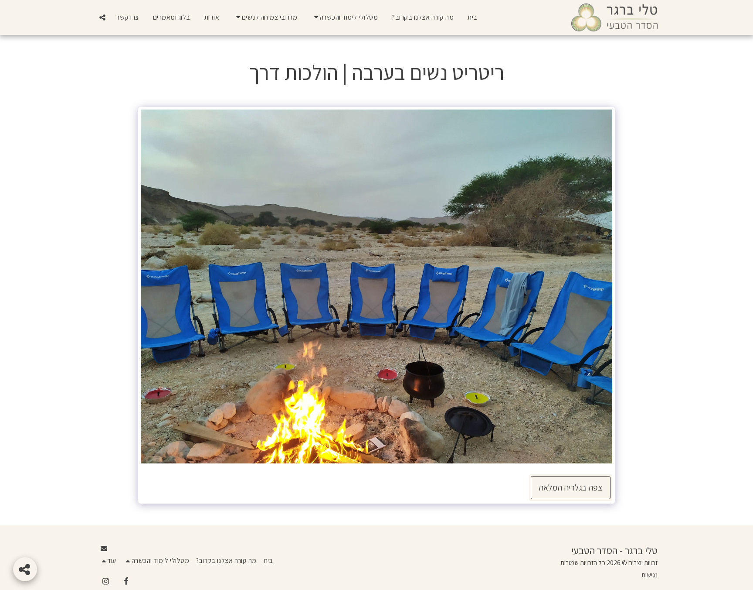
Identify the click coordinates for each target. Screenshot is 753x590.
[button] (344, 17)
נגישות (649, 574)
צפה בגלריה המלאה (570, 487)
